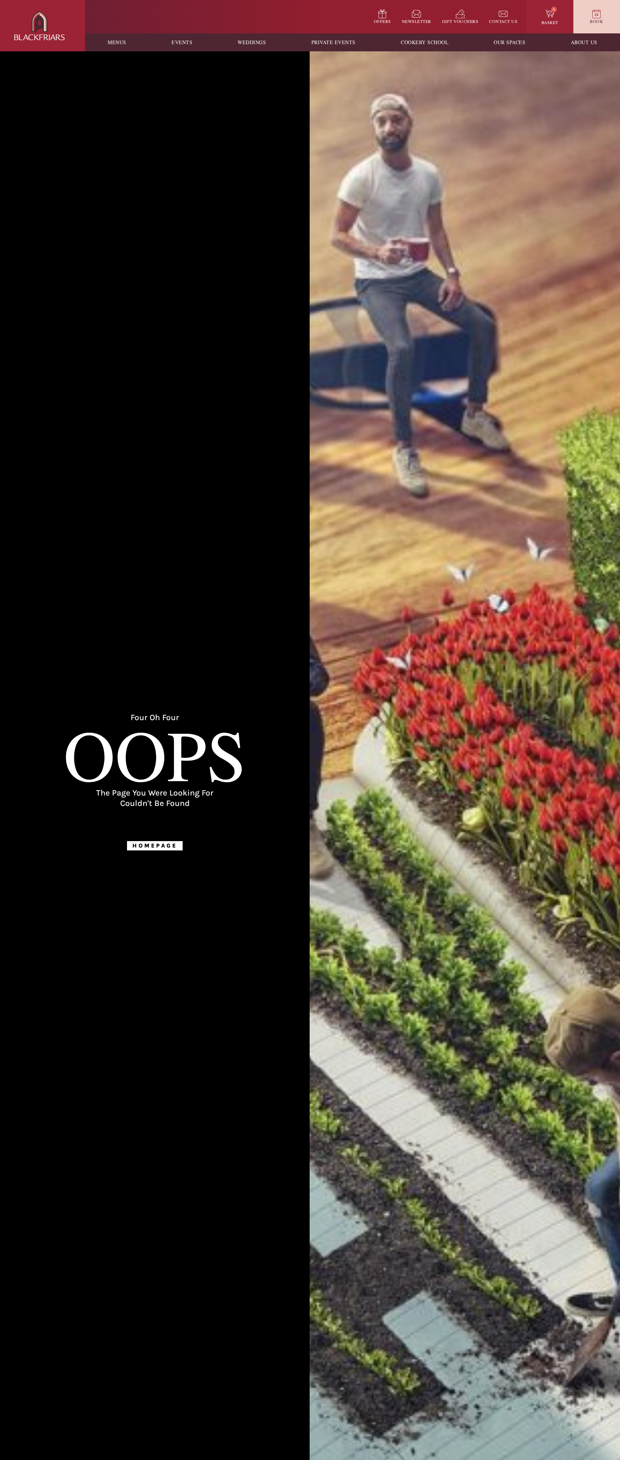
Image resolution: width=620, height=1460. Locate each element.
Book (596, 21)
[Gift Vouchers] (460, 13)
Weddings (252, 42)
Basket (549, 22)
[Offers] (382, 13)
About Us (584, 42)
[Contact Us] (503, 13)
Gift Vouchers (460, 21)
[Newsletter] (416, 13)
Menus (117, 42)
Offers (382, 21)
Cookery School (424, 42)
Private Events (333, 42)
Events (182, 42)
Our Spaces (509, 42)
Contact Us (503, 21)
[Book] (596, 13)
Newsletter (416, 21)
